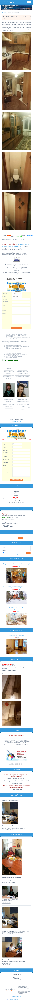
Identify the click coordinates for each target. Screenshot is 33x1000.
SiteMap (11, 990)
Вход (20, 421)
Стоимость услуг (21, 335)
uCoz (7, 990)
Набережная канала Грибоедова (16, 635)
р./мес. (16, 611)
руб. (16, 566)
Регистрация (15, 421)
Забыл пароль (13, 554)
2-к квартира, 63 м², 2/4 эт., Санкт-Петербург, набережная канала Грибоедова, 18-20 (16, 608)
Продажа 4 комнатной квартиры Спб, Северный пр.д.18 (16, 564)
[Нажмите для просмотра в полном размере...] (16, 70)
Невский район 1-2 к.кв (9, 239)
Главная (4, 12)
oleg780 (23, 239)
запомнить (6, 553)
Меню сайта (8, 2)
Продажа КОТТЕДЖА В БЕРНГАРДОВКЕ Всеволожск (16, 587)
